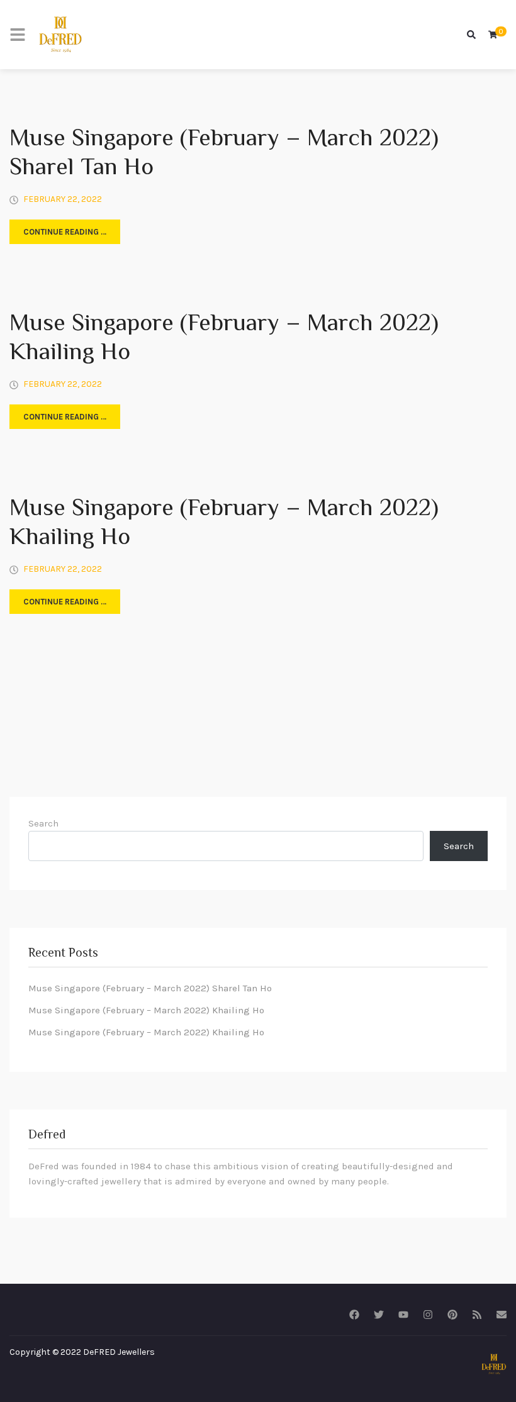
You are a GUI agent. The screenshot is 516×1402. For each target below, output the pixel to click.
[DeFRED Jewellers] (60, 35)
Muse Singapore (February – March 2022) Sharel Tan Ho (224, 154)
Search (43, 823)
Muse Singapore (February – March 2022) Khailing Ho (224, 339)
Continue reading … (64, 231)
